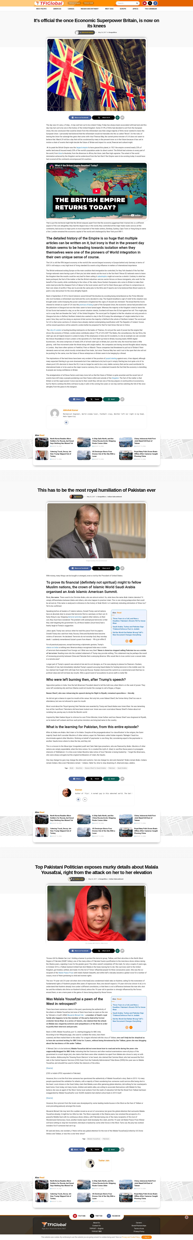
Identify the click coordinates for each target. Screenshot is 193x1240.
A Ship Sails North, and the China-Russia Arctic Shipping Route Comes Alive (104, 441)
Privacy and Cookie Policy (131, 1237)
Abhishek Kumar (87, 32)
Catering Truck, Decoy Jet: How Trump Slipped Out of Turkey (60, 454)
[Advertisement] (96, 475)
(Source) (49, 1068)
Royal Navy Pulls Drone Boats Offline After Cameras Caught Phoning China (146, 454)
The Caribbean (151, 9)
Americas (57, 9)
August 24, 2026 (56, 446)
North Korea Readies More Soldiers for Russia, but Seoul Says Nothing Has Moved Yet (128, 182)
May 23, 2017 (91, 496)
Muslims (79, 768)
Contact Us (96, 1226)
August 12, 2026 (56, 459)
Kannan (79, 496)
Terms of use (139, 1228)
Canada (71, 9)
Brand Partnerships (139, 1226)
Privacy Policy (139, 1231)
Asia (60, 153)
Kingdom (115, 378)
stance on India (52, 647)
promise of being (86, 305)
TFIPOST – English (96, 1228)
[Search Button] (137, 3)
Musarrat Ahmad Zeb (75, 1015)
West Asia (109, 9)
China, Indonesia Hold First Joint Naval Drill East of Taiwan (145, 441)
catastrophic (102, 276)
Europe (123, 9)
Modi (71, 768)
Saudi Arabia (122, 768)
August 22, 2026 (98, 446)
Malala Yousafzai (94, 1139)
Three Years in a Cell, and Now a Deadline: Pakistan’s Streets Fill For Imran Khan (129, 621)
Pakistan (112, 768)
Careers (139, 1223)
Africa (135, 9)
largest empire (82, 147)
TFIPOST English (74, 3)
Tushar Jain (79, 879)
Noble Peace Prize (66, 973)
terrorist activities (75, 617)
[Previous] (127, 196)
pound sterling (111, 358)
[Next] (131, 196)
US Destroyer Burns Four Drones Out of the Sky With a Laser (103, 454)
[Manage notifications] (186, 1217)
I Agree (147, 1237)
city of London (55, 330)
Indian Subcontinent (90, 9)
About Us (96, 1223)
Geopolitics (113, 32)
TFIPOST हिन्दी (88, 3)
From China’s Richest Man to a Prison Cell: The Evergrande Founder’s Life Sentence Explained (127, 174)
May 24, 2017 (102, 32)
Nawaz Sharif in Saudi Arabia (95, 768)
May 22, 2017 (92, 879)
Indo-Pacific (41, 9)
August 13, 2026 (140, 446)
